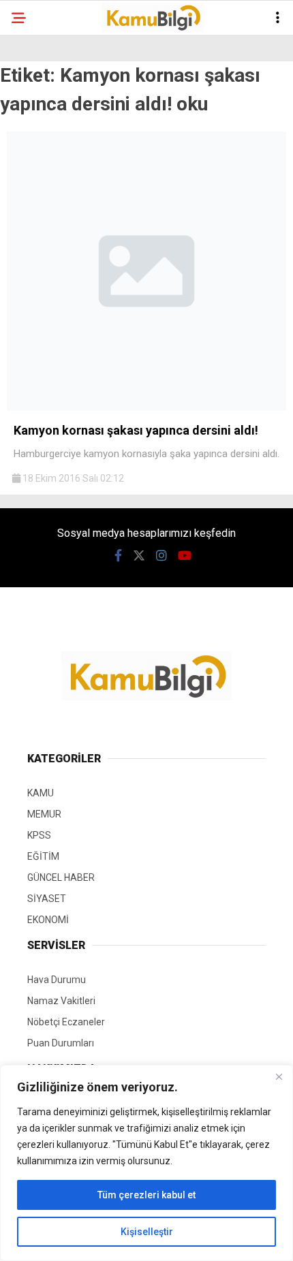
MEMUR (44, 814)
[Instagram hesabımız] (161, 555)
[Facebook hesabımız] (118, 555)
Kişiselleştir (147, 1231)
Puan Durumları (60, 1043)
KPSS (39, 835)
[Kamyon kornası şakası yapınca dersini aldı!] (146, 407)
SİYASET (46, 898)
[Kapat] (279, 1076)
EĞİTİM (43, 856)
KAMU (40, 793)
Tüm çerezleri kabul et (146, 1194)
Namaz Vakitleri (61, 1000)
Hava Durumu (56, 979)
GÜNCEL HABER (61, 877)
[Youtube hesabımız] (184, 555)
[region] (146, 1163)
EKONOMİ (48, 919)
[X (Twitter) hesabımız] (139, 555)
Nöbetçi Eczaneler (66, 1021)
